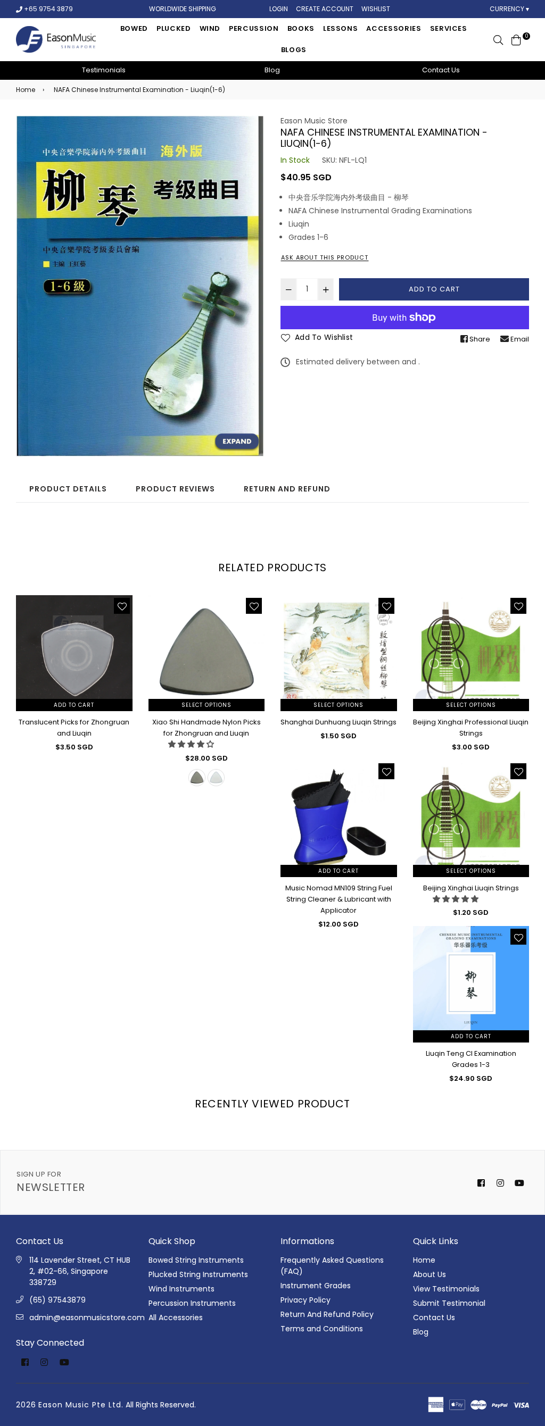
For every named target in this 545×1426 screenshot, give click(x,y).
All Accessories (175, 1317)
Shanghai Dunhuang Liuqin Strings (338, 722)
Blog (272, 70)
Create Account (324, 8)
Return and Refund (287, 488)
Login (278, 8)
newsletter (50, 1182)
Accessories (393, 28)
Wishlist (375, 8)
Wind (210, 28)
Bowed (134, 28)
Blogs (294, 50)
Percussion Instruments (192, 1303)
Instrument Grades (315, 1285)
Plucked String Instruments (198, 1274)
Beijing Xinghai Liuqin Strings (471, 888)
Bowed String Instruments (196, 1260)
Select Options (206, 705)
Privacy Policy (305, 1300)
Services (448, 28)
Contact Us (441, 70)
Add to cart (74, 705)
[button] (191, 744)
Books (301, 28)
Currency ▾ (509, 8)
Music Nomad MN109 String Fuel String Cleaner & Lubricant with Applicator (338, 899)
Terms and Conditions (321, 1328)
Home (25, 89)
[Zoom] (236, 442)
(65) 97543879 (57, 1300)
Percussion (254, 28)
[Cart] (516, 39)
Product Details (68, 488)
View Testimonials (446, 1288)
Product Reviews (175, 488)
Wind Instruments (181, 1288)
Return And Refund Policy (327, 1314)
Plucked (173, 28)
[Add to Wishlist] (122, 606)
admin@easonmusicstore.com (87, 1317)
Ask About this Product (324, 257)
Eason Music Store (314, 120)
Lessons (340, 28)
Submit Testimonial (449, 1303)
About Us (429, 1274)
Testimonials (104, 70)
